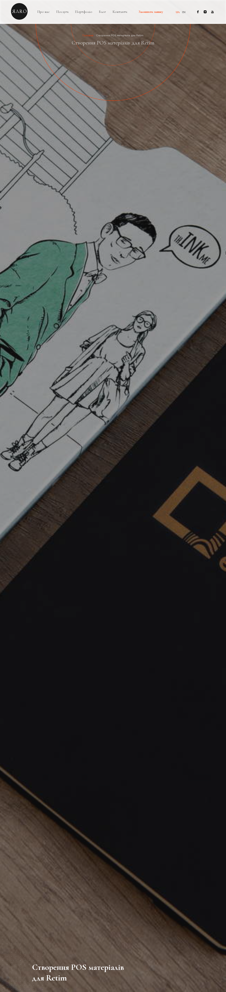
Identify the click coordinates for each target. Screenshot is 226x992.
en (183, 12)
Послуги (62, 12)
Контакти (120, 12)
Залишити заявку (151, 12)
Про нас (43, 12)
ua (178, 12)
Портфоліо (83, 12)
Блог (102, 12)
